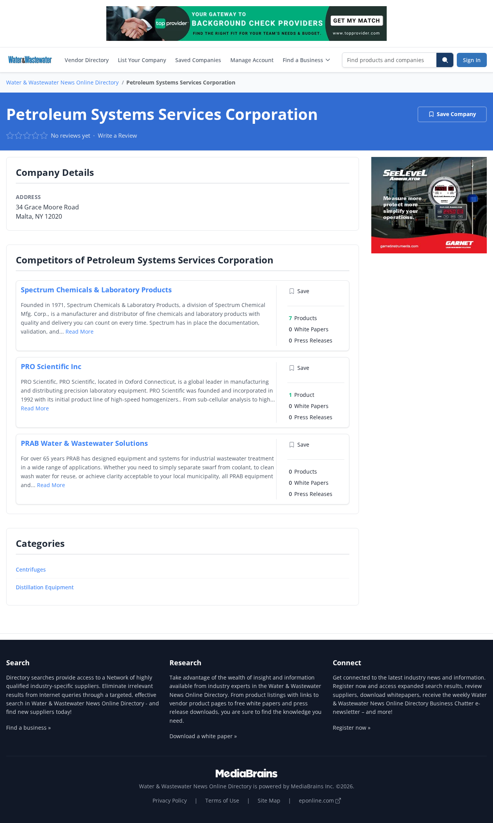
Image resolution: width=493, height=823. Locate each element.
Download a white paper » (203, 736)
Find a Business (303, 60)
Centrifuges (31, 569)
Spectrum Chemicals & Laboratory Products (96, 289)
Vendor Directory (87, 60)
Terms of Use (222, 800)
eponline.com (317, 800)
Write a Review (117, 135)
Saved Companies (198, 60)
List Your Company (142, 60)
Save (303, 291)
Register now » (352, 727)
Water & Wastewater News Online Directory (62, 82)
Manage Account (251, 60)
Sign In (472, 60)
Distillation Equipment (45, 587)
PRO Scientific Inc (51, 366)
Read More (79, 331)
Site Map (269, 800)
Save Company (456, 114)
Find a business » (28, 727)
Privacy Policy (170, 800)
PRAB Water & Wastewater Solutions (84, 443)
